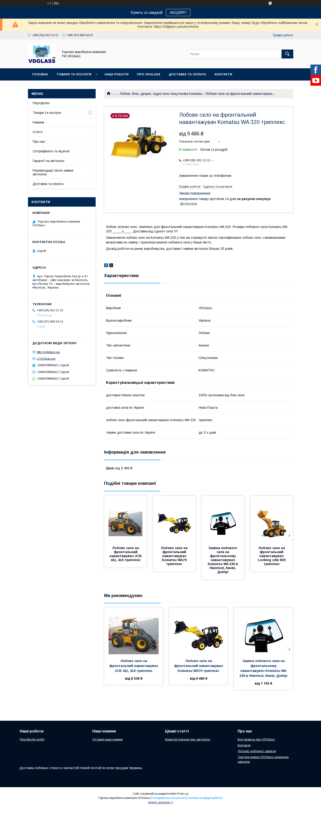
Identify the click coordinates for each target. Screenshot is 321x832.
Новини (38, 122)
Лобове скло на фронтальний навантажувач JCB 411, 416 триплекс (126, 554)
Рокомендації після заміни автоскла (53, 172)
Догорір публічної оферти (257, 751)
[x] (111, 266)
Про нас (39, 141)
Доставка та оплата (187, 74)
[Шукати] (287, 54)
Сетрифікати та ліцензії (51, 151)
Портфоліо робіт (32, 739)
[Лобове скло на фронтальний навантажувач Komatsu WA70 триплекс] (174, 519)
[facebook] (106, 266)
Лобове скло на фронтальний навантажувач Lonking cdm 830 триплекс (272, 556)
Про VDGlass (148, 74)
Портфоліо (41, 103)
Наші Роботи (117, 74)
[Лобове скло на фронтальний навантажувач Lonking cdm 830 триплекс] (272, 519)
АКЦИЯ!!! (178, 13)
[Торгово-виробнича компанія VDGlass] (42, 62)
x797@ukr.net (46, 358)
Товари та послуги (73, 74)
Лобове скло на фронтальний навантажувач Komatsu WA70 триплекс (174, 556)
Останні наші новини (107, 739)
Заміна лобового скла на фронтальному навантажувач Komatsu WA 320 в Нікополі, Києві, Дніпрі (223, 560)
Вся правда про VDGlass (256, 739)
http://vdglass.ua (48, 352)
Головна (40, 74)
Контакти (223, 74)
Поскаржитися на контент (168, 798)
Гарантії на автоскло (48, 161)
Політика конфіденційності (205, 798)
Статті (38, 132)
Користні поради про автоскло (187, 739)
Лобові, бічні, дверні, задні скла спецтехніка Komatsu (161, 94)
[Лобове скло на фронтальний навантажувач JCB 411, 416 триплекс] (125, 519)
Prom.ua (182, 793)
